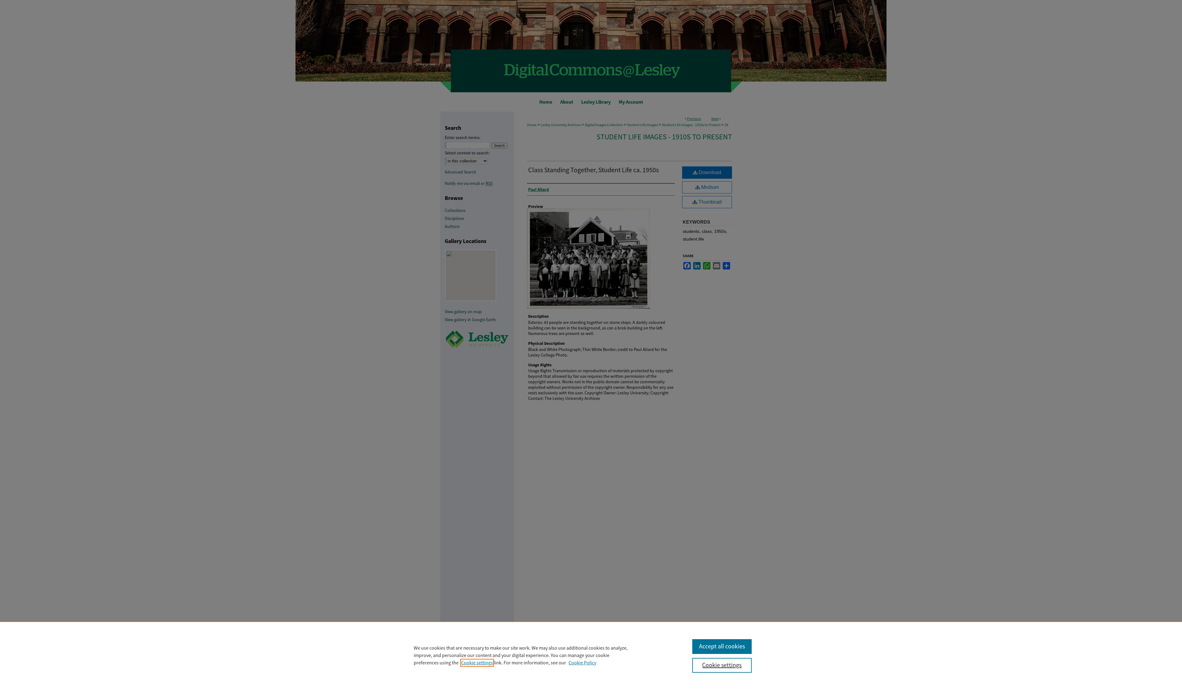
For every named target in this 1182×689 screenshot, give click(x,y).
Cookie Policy (582, 663)
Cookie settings (477, 663)
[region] (591, 655)
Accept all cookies (722, 646)
